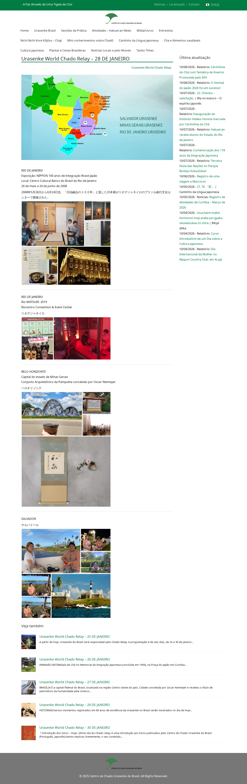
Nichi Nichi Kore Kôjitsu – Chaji (41, 40)
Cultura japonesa (32, 50)
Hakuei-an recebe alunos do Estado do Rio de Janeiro (202, 134)
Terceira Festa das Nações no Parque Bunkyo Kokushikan (200, 166)
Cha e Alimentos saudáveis (182, 40)
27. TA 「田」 (205, 187)
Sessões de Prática (74, 31)
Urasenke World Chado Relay (151, 68)
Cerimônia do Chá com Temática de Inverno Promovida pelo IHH (202, 72)
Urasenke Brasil (45, 31)
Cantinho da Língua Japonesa (139, 40)
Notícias (159, 4)
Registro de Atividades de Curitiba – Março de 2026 (202, 202)
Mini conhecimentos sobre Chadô (90, 40)
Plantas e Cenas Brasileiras (67, 50)
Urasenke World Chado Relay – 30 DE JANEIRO (74, 727)
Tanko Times (145, 50)
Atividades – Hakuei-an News (111, 31)
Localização (177, 4)
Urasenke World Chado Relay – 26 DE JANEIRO (74, 659)
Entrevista (166, 31)
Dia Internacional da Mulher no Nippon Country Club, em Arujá (200, 254)
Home (24, 31)
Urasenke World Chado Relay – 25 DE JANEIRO (74, 636)
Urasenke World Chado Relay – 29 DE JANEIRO (74, 705)
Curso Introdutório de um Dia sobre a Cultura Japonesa (200, 238)
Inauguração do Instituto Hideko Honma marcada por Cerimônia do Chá (202, 119)
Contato (194, 4)
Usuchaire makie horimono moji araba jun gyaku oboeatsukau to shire (201, 218)
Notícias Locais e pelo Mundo (111, 50)
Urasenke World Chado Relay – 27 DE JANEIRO (74, 682)
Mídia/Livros (145, 31)
